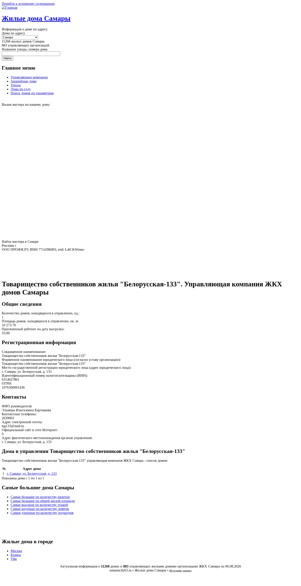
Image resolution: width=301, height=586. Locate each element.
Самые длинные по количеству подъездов (42, 513)
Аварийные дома (23, 81)
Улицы (16, 85)
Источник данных (180, 570)
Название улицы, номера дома (24, 49)
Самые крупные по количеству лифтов (40, 509)
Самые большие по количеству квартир (40, 497)
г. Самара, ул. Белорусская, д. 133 (32, 473)
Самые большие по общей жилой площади (43, 501)
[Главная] (9, 7)
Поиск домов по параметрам (32, 93)
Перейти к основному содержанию (28, 4)
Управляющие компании (29, 77)
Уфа (14, 559)
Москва (16, 551)
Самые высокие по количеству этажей (39, 505)
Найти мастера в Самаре (20, 241)
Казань (16, 555)
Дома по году (21, 89)
